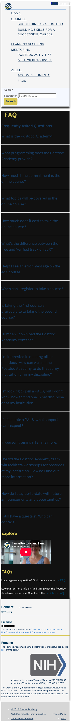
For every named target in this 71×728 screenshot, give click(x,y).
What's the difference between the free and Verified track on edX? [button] (29, 246)
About (16, 70)
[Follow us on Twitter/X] (25, 607)
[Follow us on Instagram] (28, 607)
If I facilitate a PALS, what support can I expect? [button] (29, 422)
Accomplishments (34, 75)
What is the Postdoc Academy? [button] (27, 136)
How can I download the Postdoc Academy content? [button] (28, 337)
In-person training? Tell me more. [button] (29, 442)
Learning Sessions (27, 44)
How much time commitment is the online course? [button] (30, 178)
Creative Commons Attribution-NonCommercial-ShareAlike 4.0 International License (31, 631)
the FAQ (60, 580)
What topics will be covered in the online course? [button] (29, 201)
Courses (19, 19)
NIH (3, 649)
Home (16, 13)
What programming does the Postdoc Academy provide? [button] (32, 156)
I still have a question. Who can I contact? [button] (27, 519)
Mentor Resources (35, 60)
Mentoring (20, 50)
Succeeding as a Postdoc (40, 24)
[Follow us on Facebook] (27, 607)
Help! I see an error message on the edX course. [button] (30, 269)
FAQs (22, 81)
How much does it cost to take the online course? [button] (29, 224)
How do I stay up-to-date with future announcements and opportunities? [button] (31, 496)
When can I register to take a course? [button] (32, 288)
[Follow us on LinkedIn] (30, 607)
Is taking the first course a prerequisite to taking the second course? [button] (29, 311)
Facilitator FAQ (55, 593)
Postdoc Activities (35, 55)
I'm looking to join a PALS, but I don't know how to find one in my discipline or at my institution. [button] (32, 397)
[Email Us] (23, 607)
